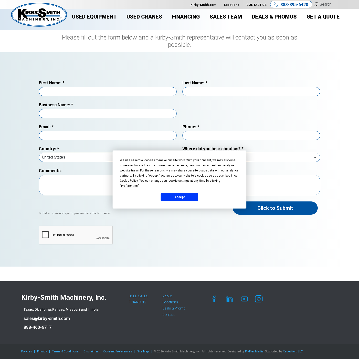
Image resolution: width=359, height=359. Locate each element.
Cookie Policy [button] (129, 180)
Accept (179, 197)
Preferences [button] (129, 186)
